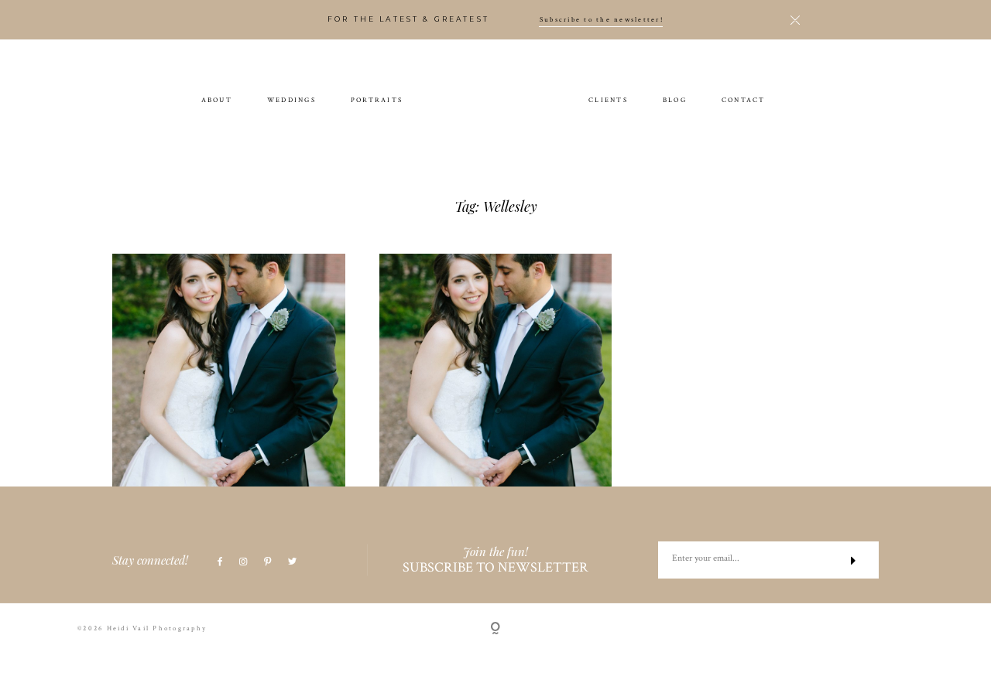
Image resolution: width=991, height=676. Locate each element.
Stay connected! (150, 560)
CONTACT (744, 99)
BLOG (675, 99)
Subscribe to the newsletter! (602, 19)
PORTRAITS (377, 99)
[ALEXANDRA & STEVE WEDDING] (228, 370)
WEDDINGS (291, 99)
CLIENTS (608, 99)
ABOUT (216, 99)
